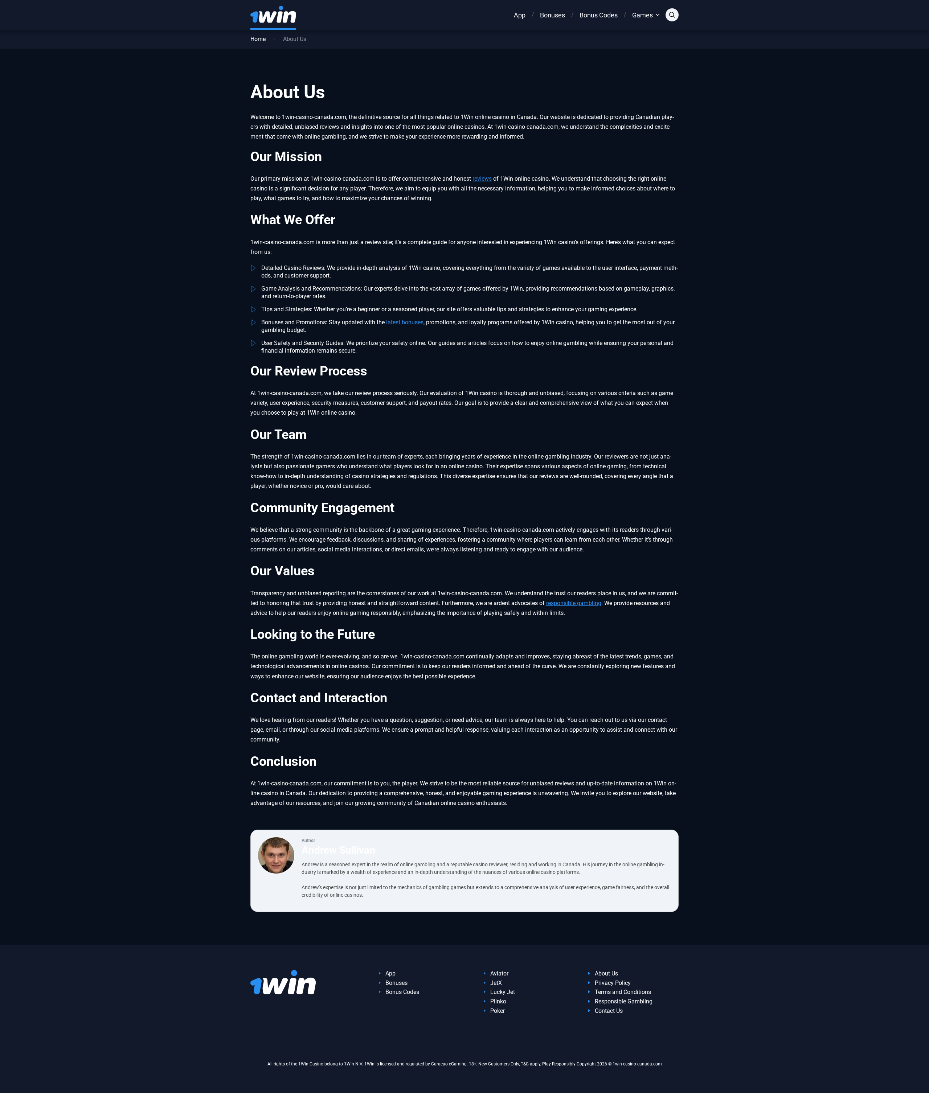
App (519, 15)
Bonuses (552, 15)
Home (258, 39)
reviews (482, 178)
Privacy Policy (613, 982)
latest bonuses (404, 322)
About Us (606, 973)
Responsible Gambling (623, 1001)
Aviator (499, 973)
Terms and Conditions (623, 992)
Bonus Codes (599, 15)
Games (642, 15)
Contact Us (609, 1010)
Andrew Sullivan (338, 850)
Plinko (498, 1001)
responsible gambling (573, 603)
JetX (496, 982)
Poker (497, 1010)
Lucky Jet (502, 992)
